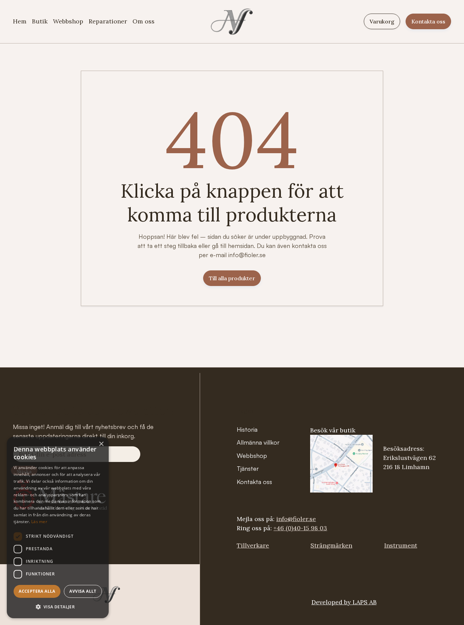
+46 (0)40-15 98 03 (300, 528)
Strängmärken (331, 545)
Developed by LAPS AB (344, 602)
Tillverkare (253, 545)
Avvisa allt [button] (82, 591)
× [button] (101, 444)
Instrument (400, 545)
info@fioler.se (296, 519)
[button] (58, 606)
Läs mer (39, 521)
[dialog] (58, 527)
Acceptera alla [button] (37, 591)
